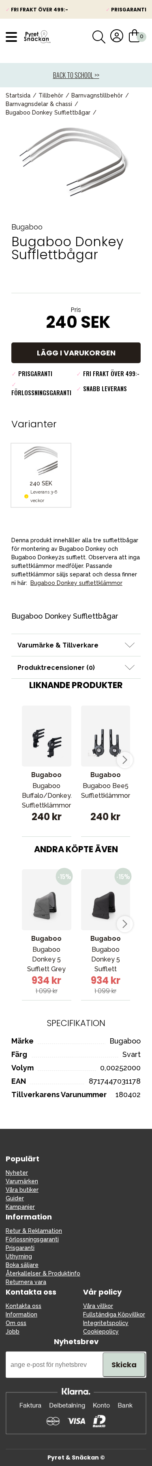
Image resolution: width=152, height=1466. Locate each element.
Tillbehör (51, 95)
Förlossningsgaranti (32, 1239)
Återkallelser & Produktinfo (43, 1273)
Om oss (16, 1323)
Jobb (12, 1331)
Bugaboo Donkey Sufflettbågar (48, 112)
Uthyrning (19, 1256)
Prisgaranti (20, 1248)
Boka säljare (22, 1265)
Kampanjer (20, 1207)
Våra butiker (22, 1190)
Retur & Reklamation (34, 1231)
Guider (15, 1198)
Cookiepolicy (101, 1331)
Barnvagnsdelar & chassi (39, 104)
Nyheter (17, 1172)
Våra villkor (98, 1306)
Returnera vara (26, 1282)
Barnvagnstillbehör (97, 95)
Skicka (124, 1365)
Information (21, 1314)
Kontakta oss (23, 1306)
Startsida (18, 95)
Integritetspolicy (105, 1323)
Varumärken (22, 1181)
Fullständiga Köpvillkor (114, 1314)
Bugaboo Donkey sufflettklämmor (76, 583)
